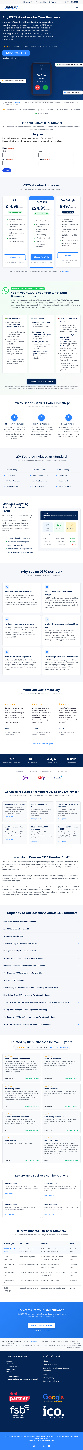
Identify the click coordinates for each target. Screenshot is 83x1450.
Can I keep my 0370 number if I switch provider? (23, 973)
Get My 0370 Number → (16, 53)
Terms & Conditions (51, 1381)
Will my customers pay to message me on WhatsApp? (25, 1010)
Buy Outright (68, 255)
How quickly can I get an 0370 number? (19, 951)
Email (8, 159)
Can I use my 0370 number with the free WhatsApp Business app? (30, 987)
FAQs (45, 1374)
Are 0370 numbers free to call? (16, 929)
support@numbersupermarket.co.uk (23, 1379)
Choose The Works (41, 257)
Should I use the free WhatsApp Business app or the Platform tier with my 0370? (36, 1002)
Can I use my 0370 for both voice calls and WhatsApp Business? (29, 1017)
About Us (46, 1361)
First (4, 151)
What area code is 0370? (13, 936)
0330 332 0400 (15, 58)
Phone (45, 159)
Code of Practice (50, 1364)
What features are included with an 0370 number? (24, 958)
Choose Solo (15, 257)
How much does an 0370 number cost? (19, 921)
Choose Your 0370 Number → (41, 381)
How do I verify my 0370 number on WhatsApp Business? (27, 995)
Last (40, 151)
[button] (77, 7)
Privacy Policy (48, 1377)
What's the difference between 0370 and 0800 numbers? (27, 1024)
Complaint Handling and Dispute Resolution (56, 1369)
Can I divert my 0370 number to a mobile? (20, 943)
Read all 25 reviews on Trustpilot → (41, 744)
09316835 (34, 1341)
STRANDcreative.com (46, 1441)
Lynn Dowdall (18, 102)
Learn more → (9, 1194)
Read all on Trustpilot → (59, 1047)
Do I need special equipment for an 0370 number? (24, 965)
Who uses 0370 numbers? (14, 980)
